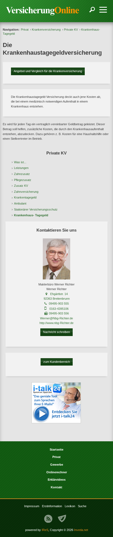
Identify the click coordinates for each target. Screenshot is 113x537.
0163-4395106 (59, 308)
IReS (45, 530)
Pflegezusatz (22, 180)
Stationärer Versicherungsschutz (36, 209)
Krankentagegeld (25, 197)
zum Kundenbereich (56, 361)
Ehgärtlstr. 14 (59, 294)
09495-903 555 (59, 303)
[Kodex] (62, 519)
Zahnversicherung (26, 191)
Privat (25, 29)
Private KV (71, 29)
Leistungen (21, 168)
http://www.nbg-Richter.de (56, 323)
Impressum (31, 506)
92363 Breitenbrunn (57, 298)
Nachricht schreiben (56, 332)
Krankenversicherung (46, 29)
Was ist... (20, 162)
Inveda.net (81, 530)
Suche (82, 506)
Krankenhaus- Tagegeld (31, 215)
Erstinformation (52, 506)
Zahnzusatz (22, 174)
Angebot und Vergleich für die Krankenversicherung (48, 71)
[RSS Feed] (48, 519)
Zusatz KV (21, 185)
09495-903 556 (59, 313)
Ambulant (20, 203)
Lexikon (70, 506)
